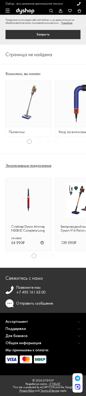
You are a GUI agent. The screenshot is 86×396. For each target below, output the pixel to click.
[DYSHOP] (25, 11)
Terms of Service (49, 390)
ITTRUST (55, 384)
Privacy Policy (26, 390)
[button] (43, 323)
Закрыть (43, 34)
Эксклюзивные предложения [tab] (28, 165)
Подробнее (66, 22)
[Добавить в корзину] (42, 242)
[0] (79, 11)
